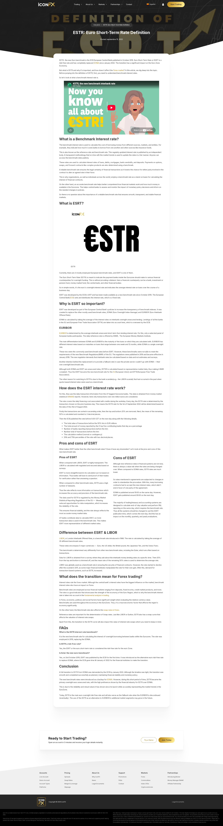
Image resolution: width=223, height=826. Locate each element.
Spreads (67, 777)
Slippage (67, 787)
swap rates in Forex (111, 610)
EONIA (96, 63)
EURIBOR (63, 333)
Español (152, 4)
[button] (78, 4)
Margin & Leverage (70, 784)
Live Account (43, 777)
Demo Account (44, 780)
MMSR (70, 397)
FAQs (120, 780)
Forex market (118, 70)
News (94, 780)
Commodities (145, 780)
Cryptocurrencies (147, 787)
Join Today (166, 740)
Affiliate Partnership (174, 784)
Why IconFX (96, 777)
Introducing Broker (174, 777)
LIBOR (61, 538)
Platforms (42, 787)
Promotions (122, 777)
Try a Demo (148, 740)
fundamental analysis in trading (97, 595)
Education (97, 25)
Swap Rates (68, 780)
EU (114, 372)
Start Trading (176, 4)
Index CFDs (145, 784)
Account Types (44, 784)
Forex (143, 777)
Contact (121, 784)
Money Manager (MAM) (176, 780)
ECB (72, 298)
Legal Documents (98, 784)
